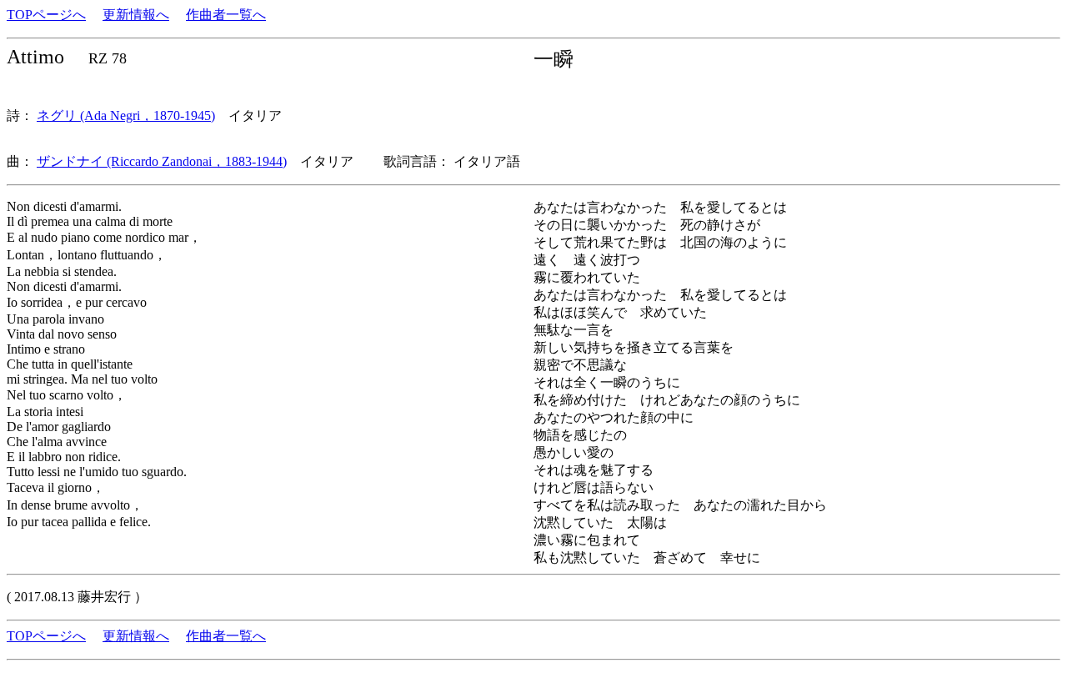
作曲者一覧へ (226, 15)
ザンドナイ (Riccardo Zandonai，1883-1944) (162, 161)
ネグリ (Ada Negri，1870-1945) (126, 115)
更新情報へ (136, 15)
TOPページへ (46, 15)
